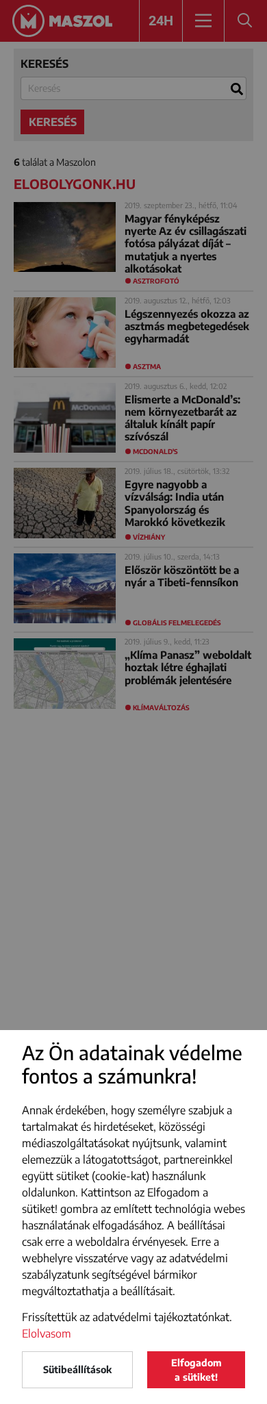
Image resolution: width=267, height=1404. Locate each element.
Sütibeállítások (77, 1369)
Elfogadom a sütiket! (196, 1370)
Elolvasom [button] (46, 1333)
